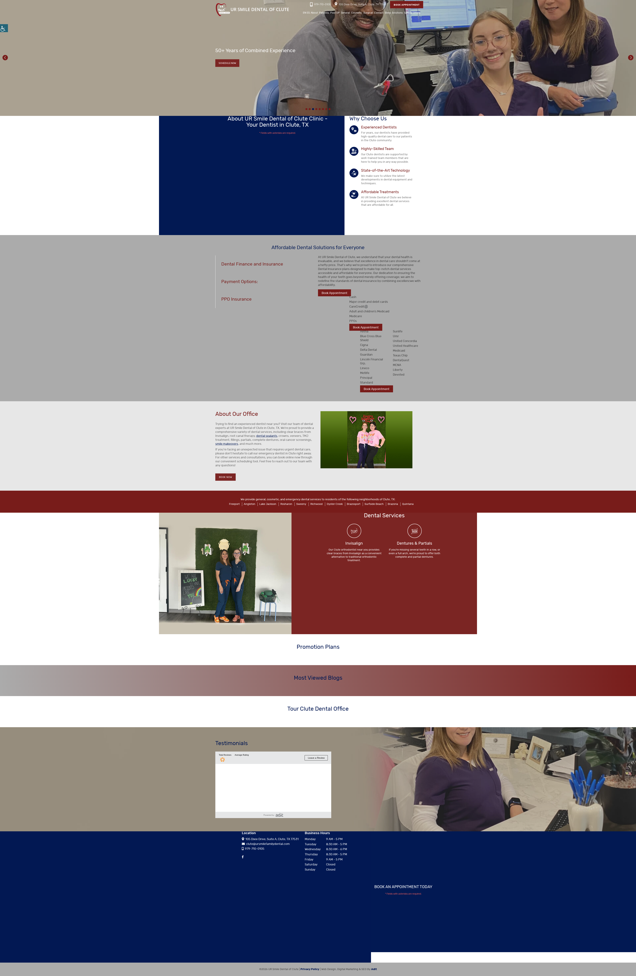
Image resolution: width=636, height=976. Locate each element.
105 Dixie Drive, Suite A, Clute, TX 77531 (362, 4)
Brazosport (353, 504)
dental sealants (266, 436)
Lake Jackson (267, 504)
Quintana (408, 504)
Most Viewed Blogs (318, 678)
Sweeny (301, 504)
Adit (374, 969)
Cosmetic (356, 13)
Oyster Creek (335, 504)
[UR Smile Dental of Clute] (252, 10)
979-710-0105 (322, 4)
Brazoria (393, 504)
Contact (378, 13)
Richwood (316, 504)
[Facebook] (243, 857)
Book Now (225, 477)
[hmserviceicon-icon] (354, 531)
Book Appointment (407, 5)
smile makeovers (226, 443)
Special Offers (412, 13)
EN (304, 13)
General (345, 13)
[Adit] (279, 815)
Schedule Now (227, 83)
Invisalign (354, 543)
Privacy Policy (309, 969)
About (314, 13)
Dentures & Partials (414, 543)
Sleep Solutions (394, 13)
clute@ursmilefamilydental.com (268, 844)
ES (308, 13)
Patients (324, 13)
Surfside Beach (374, 504)
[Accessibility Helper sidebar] (4, 28)
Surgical (368, 13)
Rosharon (286, 504)
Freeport (234, 504)
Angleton (249, 504)
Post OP (335, 13)
